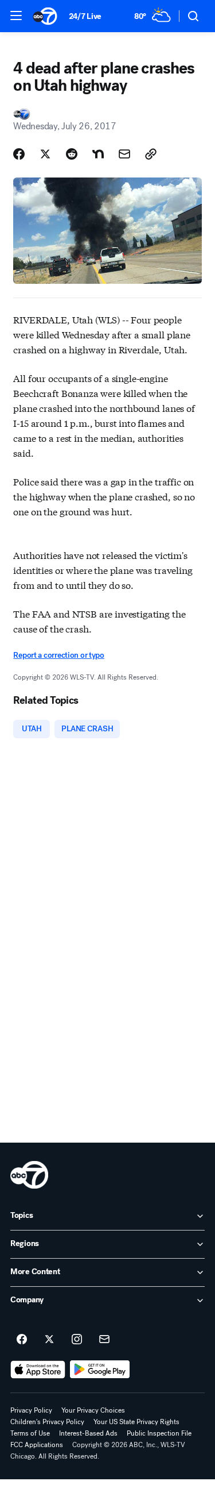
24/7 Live (85, 16)
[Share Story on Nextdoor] (98, 154)
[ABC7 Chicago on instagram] (76, 1339)
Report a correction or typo (58, 655)
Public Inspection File (159, 1433)
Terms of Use (30, 1433)
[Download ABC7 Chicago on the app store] (37, 1369)
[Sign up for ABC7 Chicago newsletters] (104, 1339)
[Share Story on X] (45, 154)
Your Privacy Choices (93, 1410)
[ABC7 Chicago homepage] (45, 16)
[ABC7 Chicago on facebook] (21, 1339)
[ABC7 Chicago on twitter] (49, 1339)
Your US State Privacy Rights (136, 1421)
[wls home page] (29, 1175)
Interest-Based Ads (88, 1433)
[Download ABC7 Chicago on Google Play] (100, 1369)
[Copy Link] (151, 154)
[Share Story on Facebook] (19, 154)
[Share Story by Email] (124, 154)
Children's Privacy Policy (47, 1421)
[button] (16, 15)
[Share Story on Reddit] (71, 154)
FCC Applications (36, 1444)
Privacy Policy (31, 1410)
